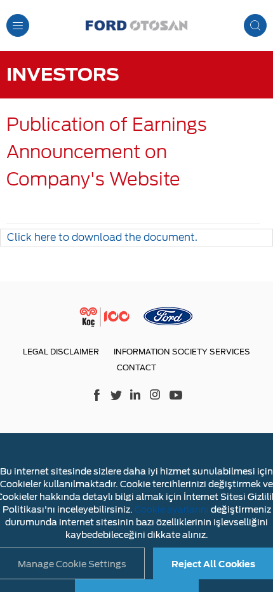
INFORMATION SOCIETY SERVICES (182, 351)
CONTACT (136, 367)
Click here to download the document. (102, 237)
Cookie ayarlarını (172, 509)
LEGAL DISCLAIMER (61, 351)
